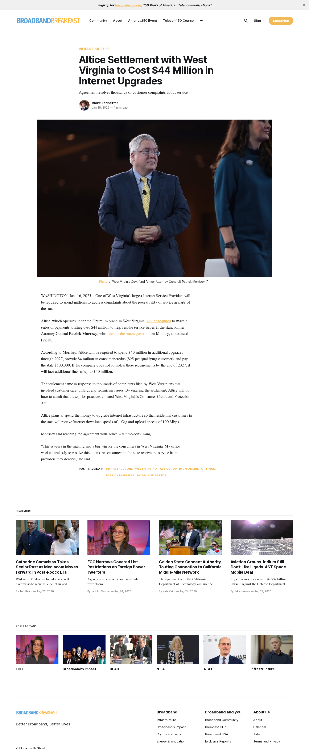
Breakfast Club (216, 727)
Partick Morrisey (120, 475)
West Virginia (146, 468)
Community (98, 21)
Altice (165, 468)
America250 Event (142, 21)
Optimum (208, 468)
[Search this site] (246, 20)
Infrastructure (94, 49)
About (117, 21)
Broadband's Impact (171, 727)
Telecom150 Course (178, 21)
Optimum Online (186, 468)
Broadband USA (216, 734)
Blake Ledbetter (105, 103)
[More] (201, 20)
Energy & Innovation (171, 741)
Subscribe (281, 21)
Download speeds (151, 475)
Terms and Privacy (266, 741)
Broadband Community (221, 720)
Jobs (257, 734)
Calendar (259, 727)
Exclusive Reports (218, 741)
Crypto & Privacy (169, 734)
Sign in (259, 21)
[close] (304, 5)
